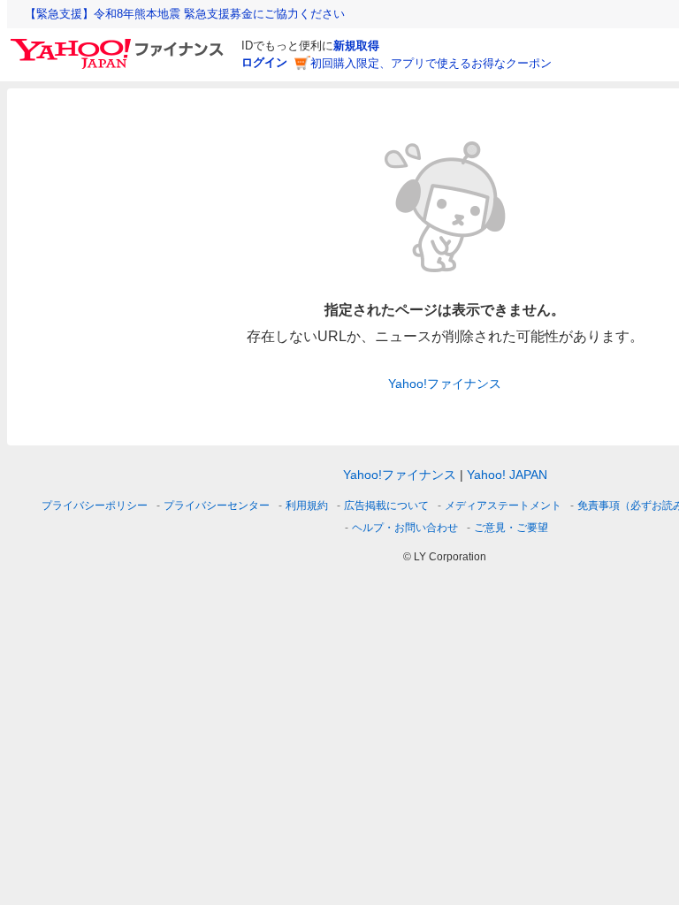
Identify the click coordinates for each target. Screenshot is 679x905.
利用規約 (307, 505)
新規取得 (356, 45)
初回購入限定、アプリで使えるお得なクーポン (431, 63)
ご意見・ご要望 (511, 527)
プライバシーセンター (217, 505)
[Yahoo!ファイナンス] (120, 43)
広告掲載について (386, 505)
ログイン (264, 62)
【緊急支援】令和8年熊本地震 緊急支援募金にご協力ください (185, 13)
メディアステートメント (503, 505)
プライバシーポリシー (95, 505)
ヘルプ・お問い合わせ (405, 527)
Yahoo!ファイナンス (444, 383)
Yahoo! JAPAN (507, 475)
